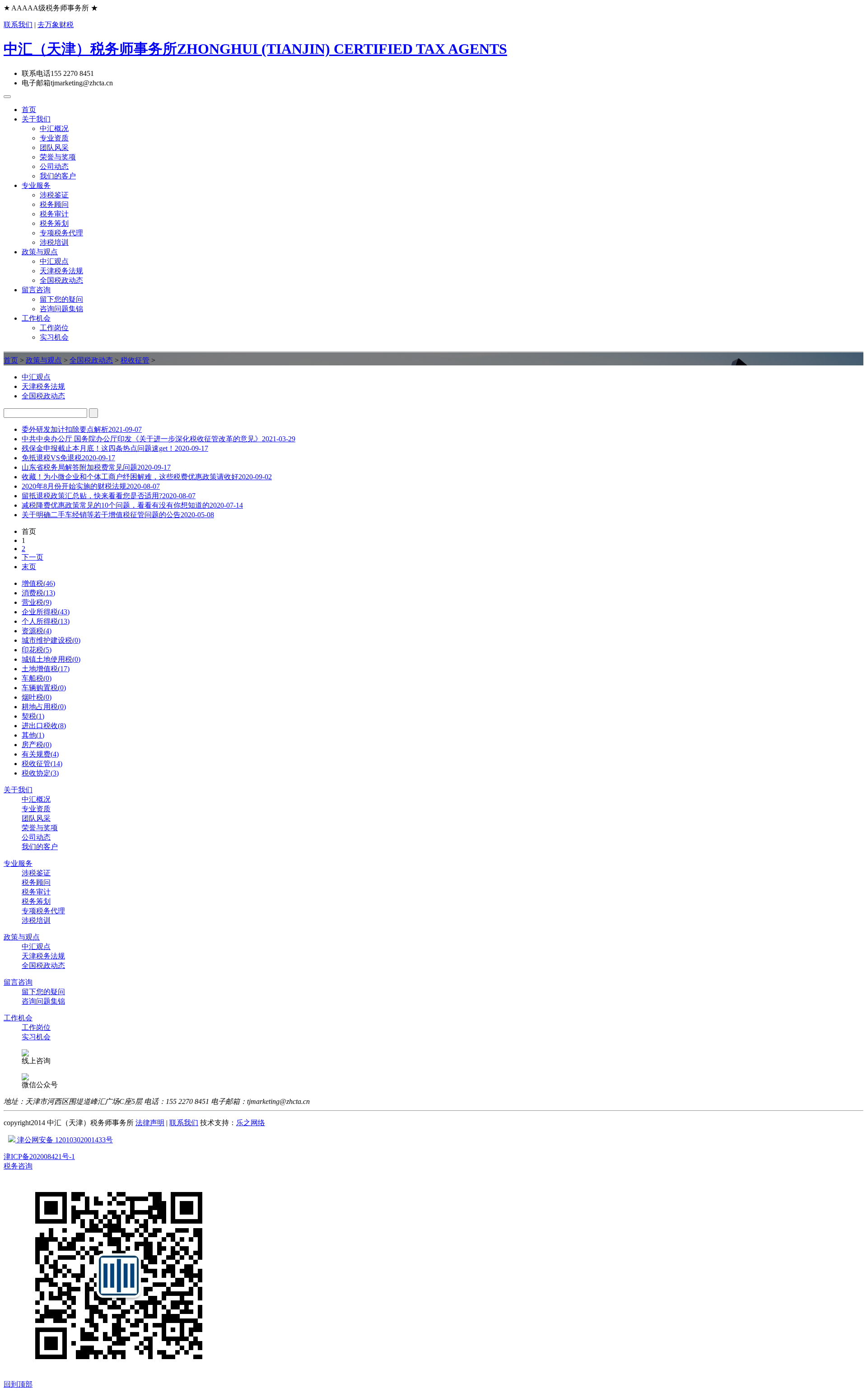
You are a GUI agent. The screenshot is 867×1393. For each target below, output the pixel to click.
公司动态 (54, 166)
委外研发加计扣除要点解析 (82, 429)
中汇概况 (54, 128)
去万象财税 (55, 24)
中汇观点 (54, 261)
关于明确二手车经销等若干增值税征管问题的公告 (118, 515)
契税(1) (33, 716)
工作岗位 (54, 328)
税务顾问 (54, 204)
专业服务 (36, 185)
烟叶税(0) (36, 697)
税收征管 (135, 360)
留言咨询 (36, 290)
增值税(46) (38, 583)
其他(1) (33, 735)
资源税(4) (36, 631)
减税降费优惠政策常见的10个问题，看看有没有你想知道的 (132, 505)
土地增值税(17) (46, 669)
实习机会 (54, 337)
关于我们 (36, 119)
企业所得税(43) (46, 612)
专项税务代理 (61, 233)
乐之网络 (250, 1123)
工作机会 (36, 318)
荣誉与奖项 (58, 157)
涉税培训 (54, 242)
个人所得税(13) (46, 621)
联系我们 (18, 24)
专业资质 (54, 138)
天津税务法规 (61, 271)
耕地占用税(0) (44, 707)
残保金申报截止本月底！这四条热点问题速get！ (115, 448)
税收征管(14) (42, 763)
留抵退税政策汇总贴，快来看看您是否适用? (109, 496)
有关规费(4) (40, 754)
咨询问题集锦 (61, 309)
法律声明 (149, 1123)
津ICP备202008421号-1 (39, 1156)
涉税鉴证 (54, 195)
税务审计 (54, 214)
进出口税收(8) (44, 725)
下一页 (32, 557)
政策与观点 (40, 252)
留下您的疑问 (61, 299)
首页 (29, 109)
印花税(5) (36, 650)
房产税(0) (36, 744)
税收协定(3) (40, 773)
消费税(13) (38, 593)
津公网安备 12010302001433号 (64, 1140)
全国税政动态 (61, 280)
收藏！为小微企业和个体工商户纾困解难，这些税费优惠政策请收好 (147, 477)
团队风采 (54, 147)
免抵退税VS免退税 (68, 458)
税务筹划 (54, 223)
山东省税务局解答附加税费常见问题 (96, 467)
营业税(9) (36, 602)
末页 (29, 566)
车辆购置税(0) (44, 688)
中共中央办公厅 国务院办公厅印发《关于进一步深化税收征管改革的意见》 (158, 439)
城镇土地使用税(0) (51, 659)
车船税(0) (36, 678)
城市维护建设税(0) (51, 640)
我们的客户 (58, 176)
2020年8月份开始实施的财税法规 (91, 486)
